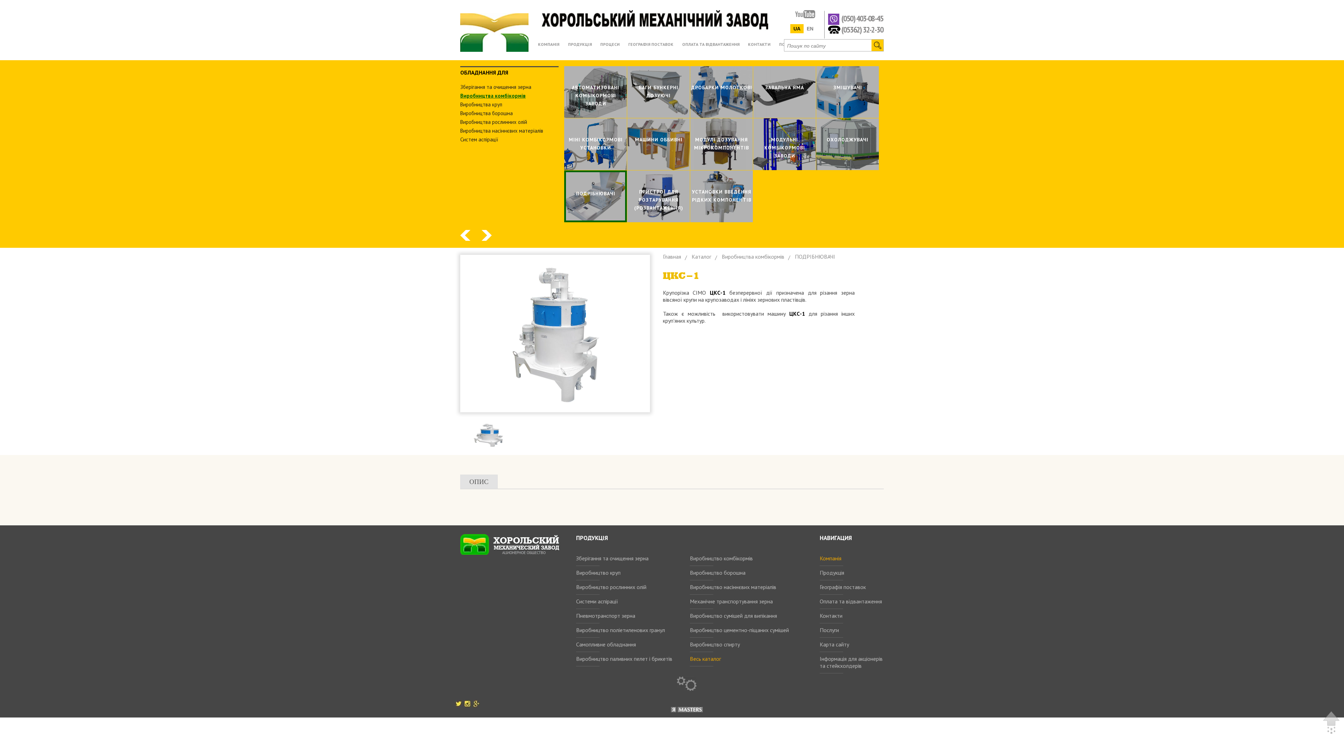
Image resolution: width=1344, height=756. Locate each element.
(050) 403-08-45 (862, 19)
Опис (479, 481)
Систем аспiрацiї (479, 139)
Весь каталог (705, 658)
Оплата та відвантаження (851, 601)
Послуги (829, 630)
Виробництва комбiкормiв (493, 95)
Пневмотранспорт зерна (605, 615)
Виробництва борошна (486, 113)
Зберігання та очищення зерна (612, 558)
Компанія (830, 558)
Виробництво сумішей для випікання (733, 615)
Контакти (831, 615)
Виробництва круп (481, 104)
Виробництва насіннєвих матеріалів (501, 130)
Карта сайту (834, 644)
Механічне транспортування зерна (731, 601)
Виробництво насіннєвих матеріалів (733, 586)
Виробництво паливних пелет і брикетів (624, 658)
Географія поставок (843, 586)
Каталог (701, 256)
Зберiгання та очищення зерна (495, 87)
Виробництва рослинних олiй (493, 122)
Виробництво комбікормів (721, 558)
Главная (672, 256)
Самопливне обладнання (606, 644)
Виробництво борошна (718, 572)
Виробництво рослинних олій (611, 586)
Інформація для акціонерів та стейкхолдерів (851, 662)
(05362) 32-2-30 (862, 29)
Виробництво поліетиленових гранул (620, 630)
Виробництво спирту (715, 644)
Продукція (832, 572)
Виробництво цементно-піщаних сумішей (739, 630)
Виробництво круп (598, 572)
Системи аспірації (597, 601)
